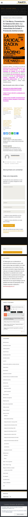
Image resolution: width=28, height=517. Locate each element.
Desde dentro (5, 367)
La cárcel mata (6, 386)
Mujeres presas (6, 400)
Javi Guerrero (6, 443)
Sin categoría (5, 476)
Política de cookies (8, 511)
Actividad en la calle (10, 162)
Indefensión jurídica (7, 379)
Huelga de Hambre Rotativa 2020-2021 (11, 440)
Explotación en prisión (7, 373)
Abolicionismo (6, 342)
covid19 (4, 361)
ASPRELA (6, 415)
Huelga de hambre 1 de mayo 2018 (10, 421)
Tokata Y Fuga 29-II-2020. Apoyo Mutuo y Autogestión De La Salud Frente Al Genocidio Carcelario (7, 123)
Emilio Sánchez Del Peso (8, 418)
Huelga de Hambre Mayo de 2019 (10, 431)
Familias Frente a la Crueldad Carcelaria (10, 376)
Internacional (5, 382)
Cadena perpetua (6, 348)
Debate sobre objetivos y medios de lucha (11, 364)
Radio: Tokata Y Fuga (7, 464)
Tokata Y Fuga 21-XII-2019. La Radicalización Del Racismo (8, 109)
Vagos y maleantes (6, 482)
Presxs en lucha (6, 413)
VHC (4, 485)
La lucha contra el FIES (8, 470)
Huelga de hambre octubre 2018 (10, 434)
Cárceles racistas (6, 357)
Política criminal (6, 407)
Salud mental (5, 473)
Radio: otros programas (7, 461)
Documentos (5, 370)
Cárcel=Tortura (6, 351)
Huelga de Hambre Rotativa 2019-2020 (11, 437)
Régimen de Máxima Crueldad (8, 467)
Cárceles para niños (7, 354)
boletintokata (19, 18)
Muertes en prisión (7, 388)
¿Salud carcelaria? (7, 391)
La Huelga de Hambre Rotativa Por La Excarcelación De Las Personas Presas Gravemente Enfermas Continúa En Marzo (12, 149)
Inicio (3, 8)
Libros (5, 458)
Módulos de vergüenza (7, 397)
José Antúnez (6, 446)
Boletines (5, 455)
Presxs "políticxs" (6, 410)
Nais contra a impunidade (8, 403)
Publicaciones (5, 453)
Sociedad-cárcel (11, 8)
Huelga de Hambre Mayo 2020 (9, 428)
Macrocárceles (6, 394)
